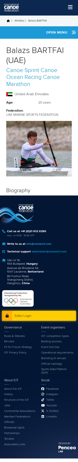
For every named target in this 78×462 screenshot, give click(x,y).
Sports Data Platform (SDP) (54, 371)
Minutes (9, 341)
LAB (60, 451)
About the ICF (13, 388)
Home (9, 21)
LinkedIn (51, 416)
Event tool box (50, 347)
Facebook (52, 388)
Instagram (52, 394)
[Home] (11, 7)
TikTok (50, 399)
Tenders (9, 438)
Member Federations (17, 416)
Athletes (19, 20)
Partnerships (12, 433)
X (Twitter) (52, 411)
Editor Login (23, 315)
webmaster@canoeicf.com (49, 251)
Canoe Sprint (22, 70)
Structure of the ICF (16, 399)
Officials (9, 422)
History (8, 394)
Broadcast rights (14, 427)
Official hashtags (51, 363)
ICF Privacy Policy (15, 352)
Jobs (7, 405)
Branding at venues (53, 358)
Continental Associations (19, 411)
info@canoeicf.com (38, 243)
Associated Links (14, 444)
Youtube (51, 405)
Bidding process (51, 341)
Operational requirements (57, 352)
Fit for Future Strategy (18, 347)
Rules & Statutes (14, 336)
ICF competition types (55, 336)
